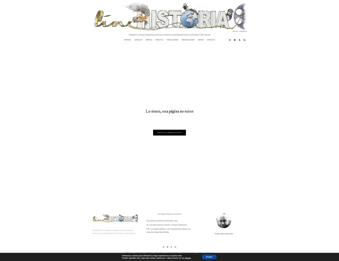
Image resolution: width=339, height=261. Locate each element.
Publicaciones (172, 40)
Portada (127, 40)
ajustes (188, 258)
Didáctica (159, 40)
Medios (201, 40)
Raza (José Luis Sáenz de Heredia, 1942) (162, 220)
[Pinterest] (234, 40)
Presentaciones (188, 40)
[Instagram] (229, 40)
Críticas (148, 40)
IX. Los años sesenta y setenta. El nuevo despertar (166, 224)
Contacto (211, 40)
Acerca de (138, 40)
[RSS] (239, 40)
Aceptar (209, 257)
